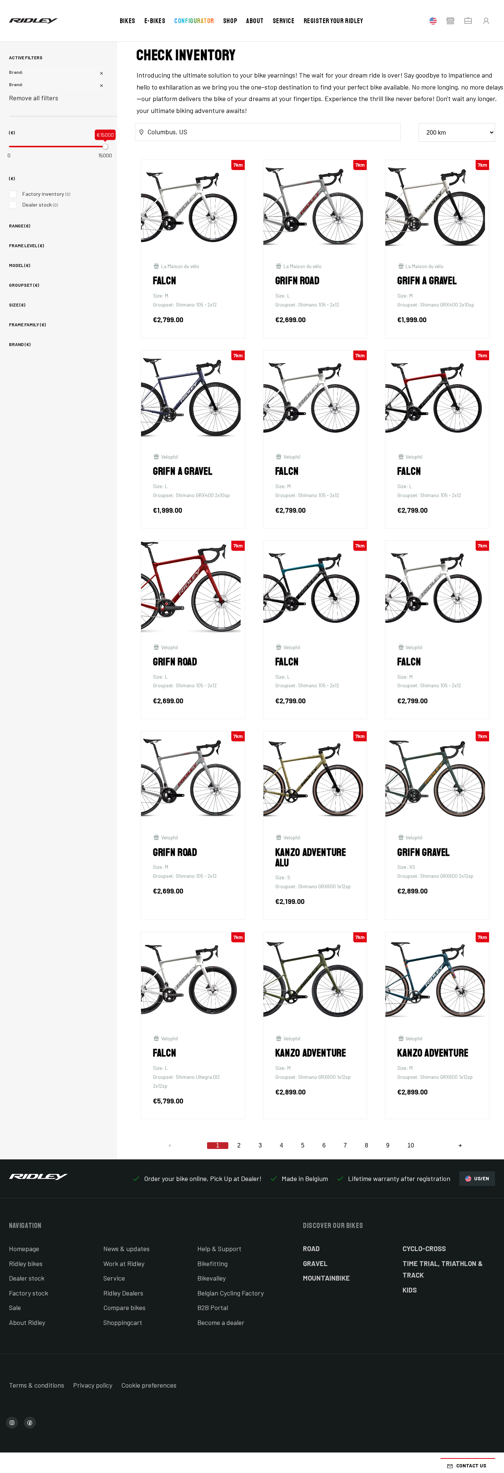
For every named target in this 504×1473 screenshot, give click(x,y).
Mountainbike (326, 1278)
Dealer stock (40, 204)
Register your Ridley (333, 21)
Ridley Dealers (123, 1293)
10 (410, 1145)
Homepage (24, 1248)
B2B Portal (212, 1307)
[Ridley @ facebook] (30, 1423)
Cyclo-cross (424, 1248)
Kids (410, 1290)
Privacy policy (92, 1385)
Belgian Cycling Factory (230, 1293)
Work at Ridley (123, 1263)
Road (311, 1248)
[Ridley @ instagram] (12, 1423)
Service (284, 21)
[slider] (105, 146)
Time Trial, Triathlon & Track (443, 1269)
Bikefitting (212, 1263)
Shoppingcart (122, 1322)
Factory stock (28, 1293)
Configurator (194, 21)
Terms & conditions (36, 1385)
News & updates (126, 1248)
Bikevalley (211, 1278)
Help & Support (219, 1248)
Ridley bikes (26, 1263)
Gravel (315, 1263)
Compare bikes (124, 1307)
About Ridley (27, 1322)
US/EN (481, 1178)
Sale (15, 1307)
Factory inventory (46, 194)
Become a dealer (220, 1322)
